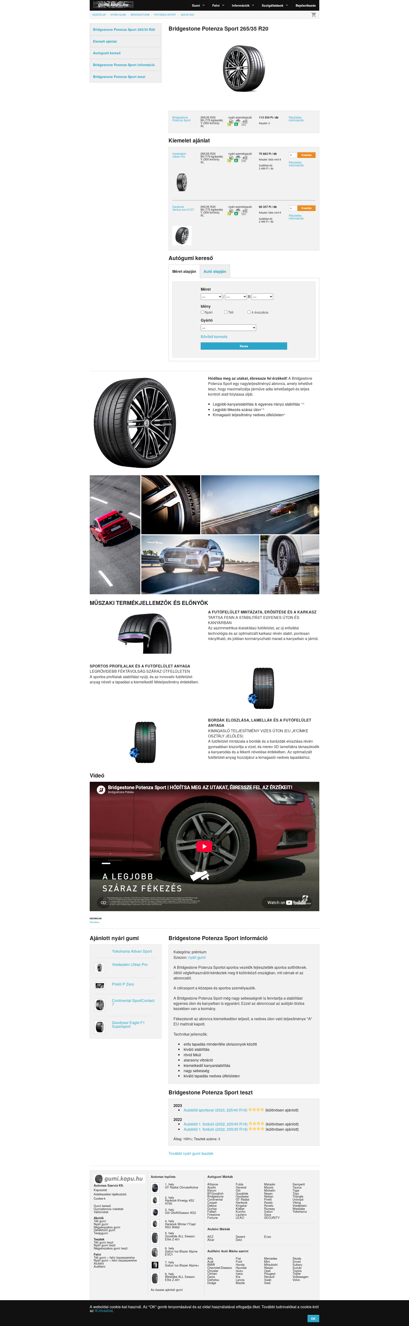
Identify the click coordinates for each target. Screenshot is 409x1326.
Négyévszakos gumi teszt (111, 1248)
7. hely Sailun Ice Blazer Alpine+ (182, 1263)
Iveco (239, 1273)
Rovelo (268, 1205)
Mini (267, 1261)
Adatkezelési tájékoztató (110, 1194)
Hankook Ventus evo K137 (183, 208)
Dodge (211, 1282)
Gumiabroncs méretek (108, 1209)
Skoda (297, 1258)
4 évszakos (259, 313)
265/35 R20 (208, 153)
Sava (267, 1214)
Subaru (297, 1264)
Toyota (297, 1270)
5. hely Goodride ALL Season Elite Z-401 (180, 1236)
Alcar (210, 1239)
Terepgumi (101, 1233)
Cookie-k (99, 1198)
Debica (212, 1205)
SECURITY (272, 1217)
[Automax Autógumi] (101, 5)
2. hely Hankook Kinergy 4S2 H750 (179, 1200)
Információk (240, 5)
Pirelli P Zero (123, 984)
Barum (211, 1190)
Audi (210, 1261)
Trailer (297, 1273)
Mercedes (270, 1258)
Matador (269, 1184)
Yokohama (300, 1211)
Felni (216, 5)
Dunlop (212, 1208)
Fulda (239, 1184)
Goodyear (242, 1196)
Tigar (296, 1190)
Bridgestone (215, 1196)
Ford (239, 1261)
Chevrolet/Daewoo (219, 1267)
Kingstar (241, 1205)
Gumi (196, 5)
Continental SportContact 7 (133, 1002)
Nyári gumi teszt (105, 1245)
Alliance (212, 1184)
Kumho (240, 1211)
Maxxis (268, 1187)
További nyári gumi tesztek (191, 1153)
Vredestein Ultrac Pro (179, 154)
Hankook (241, 1202)
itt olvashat (104, 1310)
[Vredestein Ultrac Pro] (182, 182)
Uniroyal (298, 1199)
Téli (230, 313)
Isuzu (239, 1270)
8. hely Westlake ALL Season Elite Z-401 (180, 1276)
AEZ (210, 1236)
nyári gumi (197, 957)
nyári (231, 117)
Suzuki (297, 1267)
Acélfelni (99, 1266)
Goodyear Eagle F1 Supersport (128, 1024)
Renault (269, 1276)
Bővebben (94, 922)
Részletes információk (296, 118)
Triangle (298, 1196)
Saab (267, 1279)
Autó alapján (215, 271)
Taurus (297, 1187)
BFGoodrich (215, 1193)
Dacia (211, 1276)
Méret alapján (184, 271)
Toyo (296, 1193)
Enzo (267, 1236)
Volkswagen (300, 1276)
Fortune (212, 1217)
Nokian (268, 1196)
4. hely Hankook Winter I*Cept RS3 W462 (180, 1224)
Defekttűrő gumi (104, 1230)
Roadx (268, 1202)
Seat (267, 1282)
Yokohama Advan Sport (132, 951)
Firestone (213, 1214)
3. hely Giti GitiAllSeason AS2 (180, 1211)
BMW (211, 1264)
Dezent (240, 1236)
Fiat (238, 1258)
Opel (267, 1270)
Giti (238, 1190)
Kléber (240, 1208)
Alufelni (99, 1263)
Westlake (299, 1208)
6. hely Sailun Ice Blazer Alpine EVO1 (181, 1251)
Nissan (268, 1267)
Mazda (240, 1282)
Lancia (240, 1279)
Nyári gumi (101, 1224)
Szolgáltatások (272, 5)
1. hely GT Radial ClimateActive (181, 1185)
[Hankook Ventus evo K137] (182, 235)
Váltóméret (101, 1212)
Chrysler (212, 1270)
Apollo (211, 1187)
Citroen (212, 1273)
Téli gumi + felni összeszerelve (114, 1257)
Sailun (268, 1211)
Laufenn (241, 1214)
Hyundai (241, 1267)
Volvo (296, 1279)
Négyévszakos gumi (107, 1227)
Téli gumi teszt (103, 1242)
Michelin (269, 1190)
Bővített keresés (214, 336)
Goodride (242, 1193)
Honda (240, 1264)
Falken (211, 1211)
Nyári (208, 313)
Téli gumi (100, 1221)
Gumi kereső (102, 1205)
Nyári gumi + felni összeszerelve (115, 1260)
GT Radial (242, 1199)
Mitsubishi (271, 1264)
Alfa (210, 1258)
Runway (269, 1208)
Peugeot (270, 1273)
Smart (297, 1261)
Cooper (212, 1202)
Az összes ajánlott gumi (167, 1289)
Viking (297, 1202)
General (241, 1187)
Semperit (299, 1184)
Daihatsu (213, 1279)
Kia (238, 1276)
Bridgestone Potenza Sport (181, 118)
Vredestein (300, 1205)
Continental (215, 1199)
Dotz (239, 1239)
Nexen (268, 1193)
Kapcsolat (100, 1190)
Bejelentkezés (306, 5)
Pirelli (268, 1199)
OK (313, 1318)
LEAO (240, 1217)
